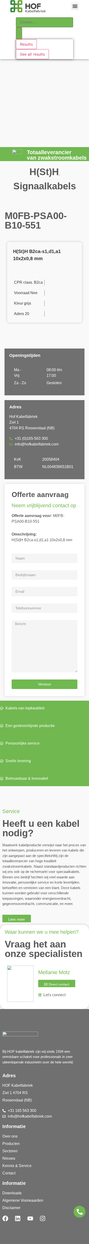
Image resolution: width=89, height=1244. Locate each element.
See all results (32, 54)
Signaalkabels (44, 186)
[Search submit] (19, 33)
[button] (75, 6)
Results (26, 44)
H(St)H (44, 172)
